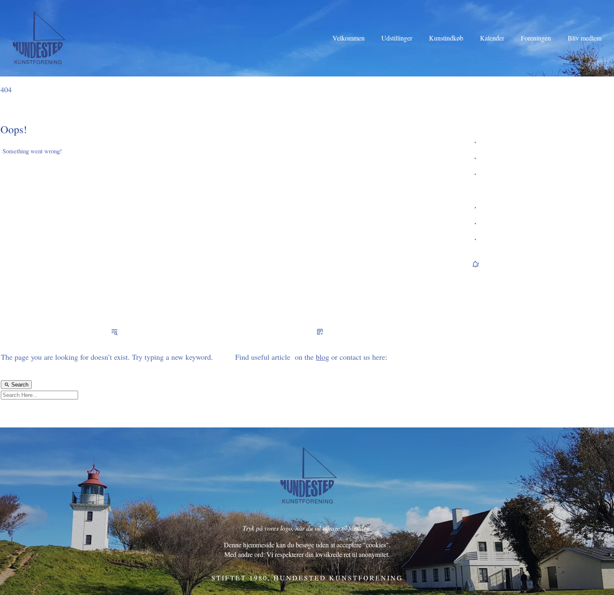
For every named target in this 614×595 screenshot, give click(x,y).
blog (322, 357)
